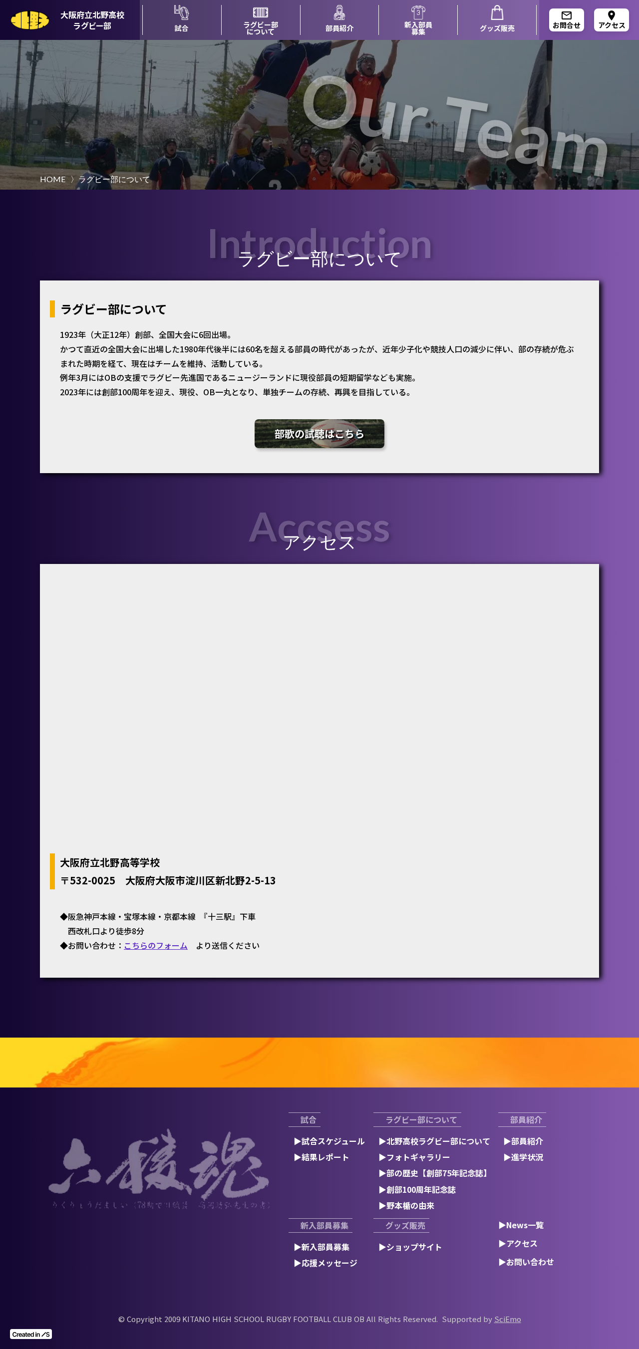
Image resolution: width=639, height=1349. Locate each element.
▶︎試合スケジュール (329, 1141)
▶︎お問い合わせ (526, 1262)
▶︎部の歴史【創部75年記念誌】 (434, 1173)
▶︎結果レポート (321, 1157)
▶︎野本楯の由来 (406, 1205)
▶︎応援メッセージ (325, 1263)
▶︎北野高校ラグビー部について (434, 1141)
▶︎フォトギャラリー (414, 1157)
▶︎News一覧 (521, 1225)
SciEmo (507, 1319)
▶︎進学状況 (523, 1157)
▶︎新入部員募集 (321, 1247)
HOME (52, 179)
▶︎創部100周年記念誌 (417, 1189)
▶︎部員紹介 (523, 1141)
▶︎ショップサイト (410, 1247)
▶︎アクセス (518, 1243)
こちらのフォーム (156, 945)
